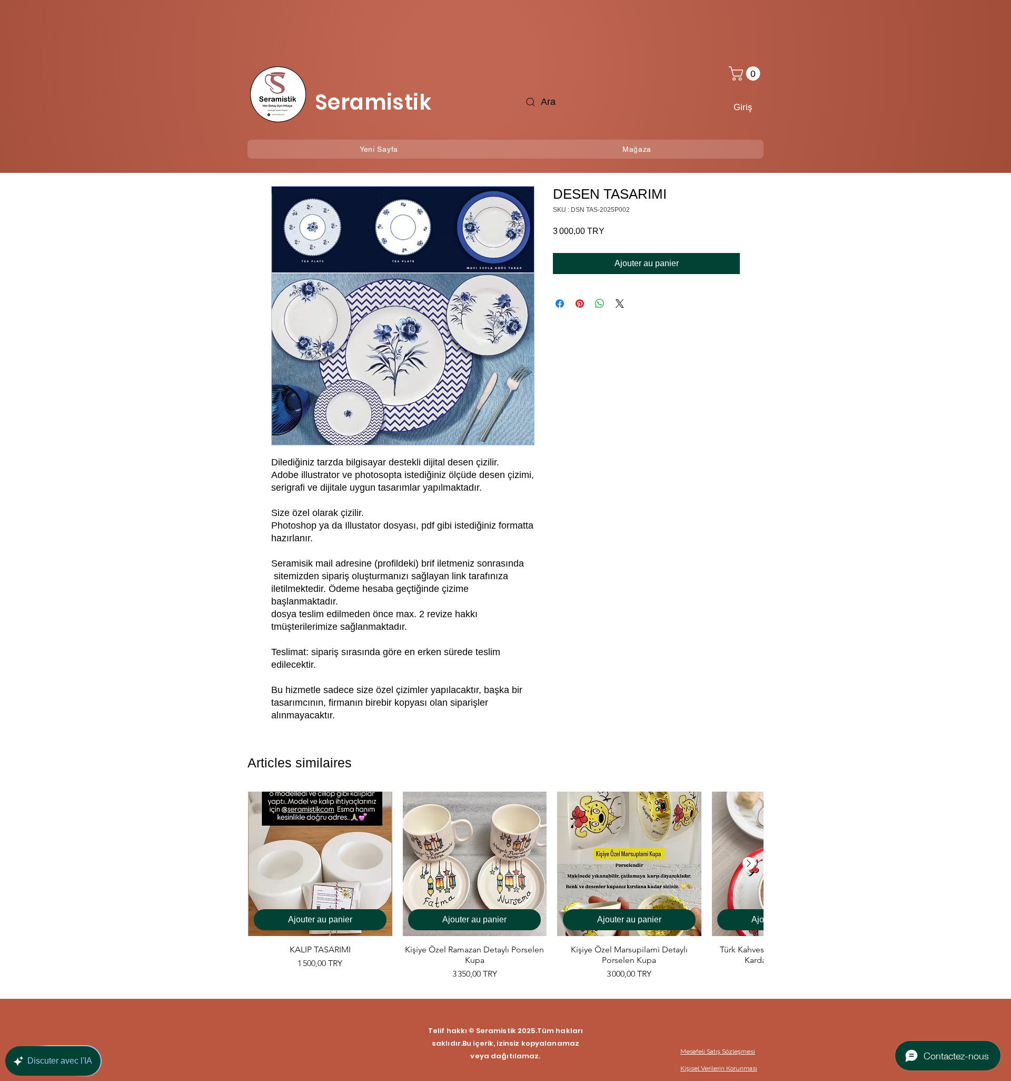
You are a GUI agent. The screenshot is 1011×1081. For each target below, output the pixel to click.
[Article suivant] (748, 863)
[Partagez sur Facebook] (559, 303)
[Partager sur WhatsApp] (599, 303)
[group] (505, 886)
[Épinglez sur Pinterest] (579, 303)
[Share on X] (619, 303)
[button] (746, 73)
